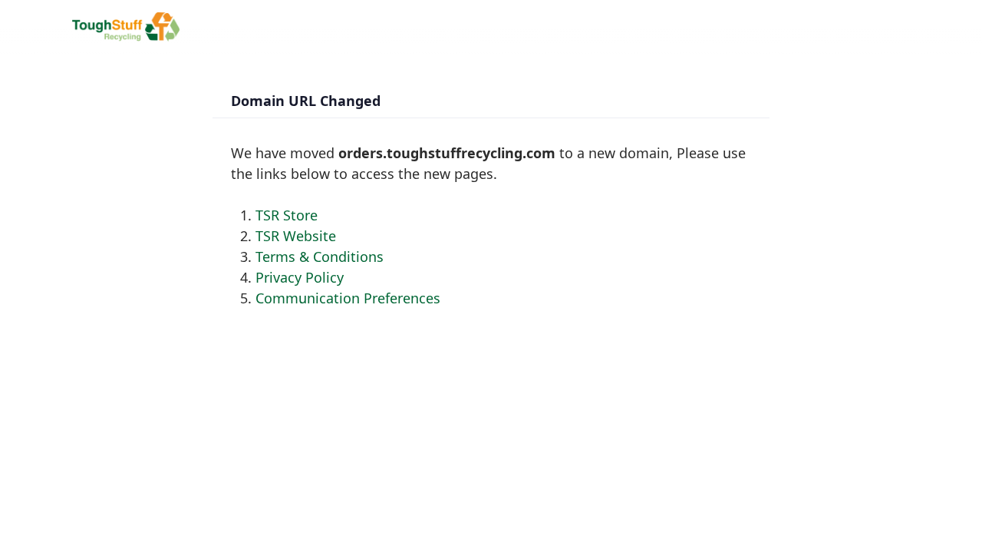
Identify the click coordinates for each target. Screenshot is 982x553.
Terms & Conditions (319, 256)
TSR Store (286, 215)
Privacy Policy (299, 277)
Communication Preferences (347, 298)
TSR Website (295, 236)
